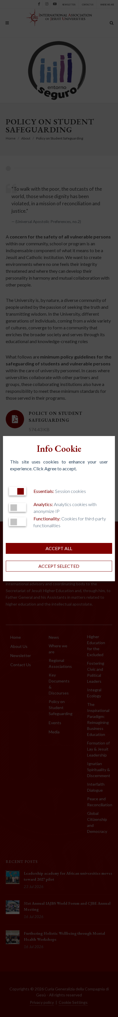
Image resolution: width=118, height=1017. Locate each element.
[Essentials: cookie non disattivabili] (17, 491)
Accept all (59, 548)
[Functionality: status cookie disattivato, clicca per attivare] (17, 521)
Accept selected (58, 566)
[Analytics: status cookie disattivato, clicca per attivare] (17, 507)
